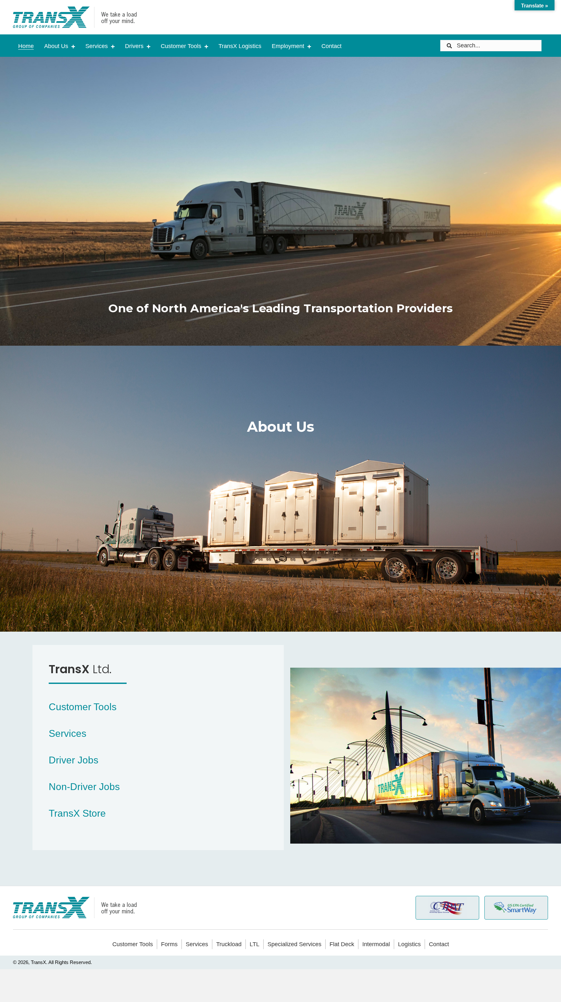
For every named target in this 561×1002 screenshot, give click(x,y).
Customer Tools (132, 944)
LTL (254, 944)
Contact (439, 944)
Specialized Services (294, 944)
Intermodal (376, 944)
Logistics (409, 944)
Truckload (229, 944)
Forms (169, 944)
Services (197, 944)
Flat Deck (342, 944)
